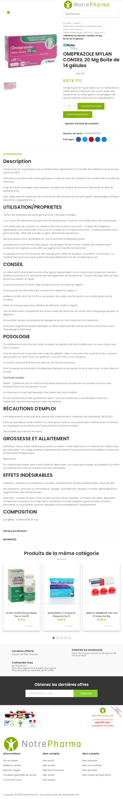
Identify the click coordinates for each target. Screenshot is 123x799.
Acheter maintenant (77, 114)
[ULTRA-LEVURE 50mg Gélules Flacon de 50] (21, 586)
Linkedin (97, 139)
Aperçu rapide (31, 575)
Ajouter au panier (91, 106)
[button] (53, 638)
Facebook (78, 139)
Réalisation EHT (71, 794)
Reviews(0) (9, 539)
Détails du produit (15, 531)
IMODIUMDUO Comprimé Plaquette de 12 (61, 614)
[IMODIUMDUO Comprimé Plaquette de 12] (61, 586)
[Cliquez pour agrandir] (9, 73)
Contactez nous (22, 662)
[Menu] (4, 4)
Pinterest (91, 139)
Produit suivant (117, 31)
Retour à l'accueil (113, 31)
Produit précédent (109, 31)
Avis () (80, 73)
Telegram (104, 139)
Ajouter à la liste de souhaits (82, 123)
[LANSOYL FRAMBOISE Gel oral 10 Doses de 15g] (101, 586)
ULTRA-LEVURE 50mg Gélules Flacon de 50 (21, 614)
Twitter (84, 139)
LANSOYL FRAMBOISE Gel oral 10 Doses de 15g (101, 614)
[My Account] (13, 14)
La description (12, 154)
